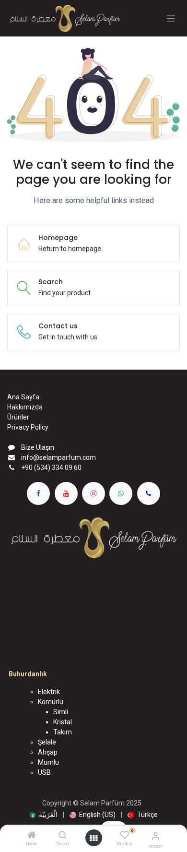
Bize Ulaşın (37, 447)
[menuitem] (43, 814)
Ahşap (48, 752)
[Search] (62, 836)
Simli (60, 712)
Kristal (62, 722)
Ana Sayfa (23, 397)
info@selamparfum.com (58, 457)
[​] (38, 493)
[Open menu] (93, 838)
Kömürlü (50, 702)
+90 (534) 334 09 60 (51, 467)
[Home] (31, 836)
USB (44, 772)
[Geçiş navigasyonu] (171, 18)
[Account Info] (155, 835)
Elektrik (49, 692)
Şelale (47, 742)
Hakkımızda (25, 407)
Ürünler (18, 417)
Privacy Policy (27, 427)
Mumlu (48, 762)
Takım (62, 732)
